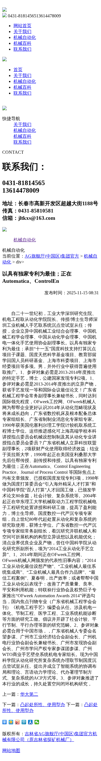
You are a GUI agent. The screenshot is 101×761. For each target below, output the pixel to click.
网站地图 (11, 750)
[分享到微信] (37, 722)
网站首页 (22, 25)
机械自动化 (24, 37)
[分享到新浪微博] (17, 722)
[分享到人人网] (30, 722)
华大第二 (29, 694)
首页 (17, 69)
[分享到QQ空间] (11, 722)
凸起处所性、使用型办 (42, 704)
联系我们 (22, 49)
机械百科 (22, 43)
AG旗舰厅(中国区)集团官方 (52, 256)
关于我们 (22, 31)
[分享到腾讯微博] (24, 722)
